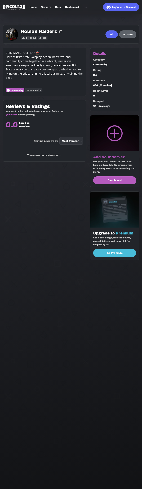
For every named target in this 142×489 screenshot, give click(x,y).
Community (17, 90)
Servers (46, 7)
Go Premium (115, 253)
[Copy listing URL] (60, 31)
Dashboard (72, 7)
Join (111, 34)
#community (33, 90)
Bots (58, 7)
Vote (130, 34)
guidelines (11, 114)
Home (33, 7)
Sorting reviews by (46, 141)
